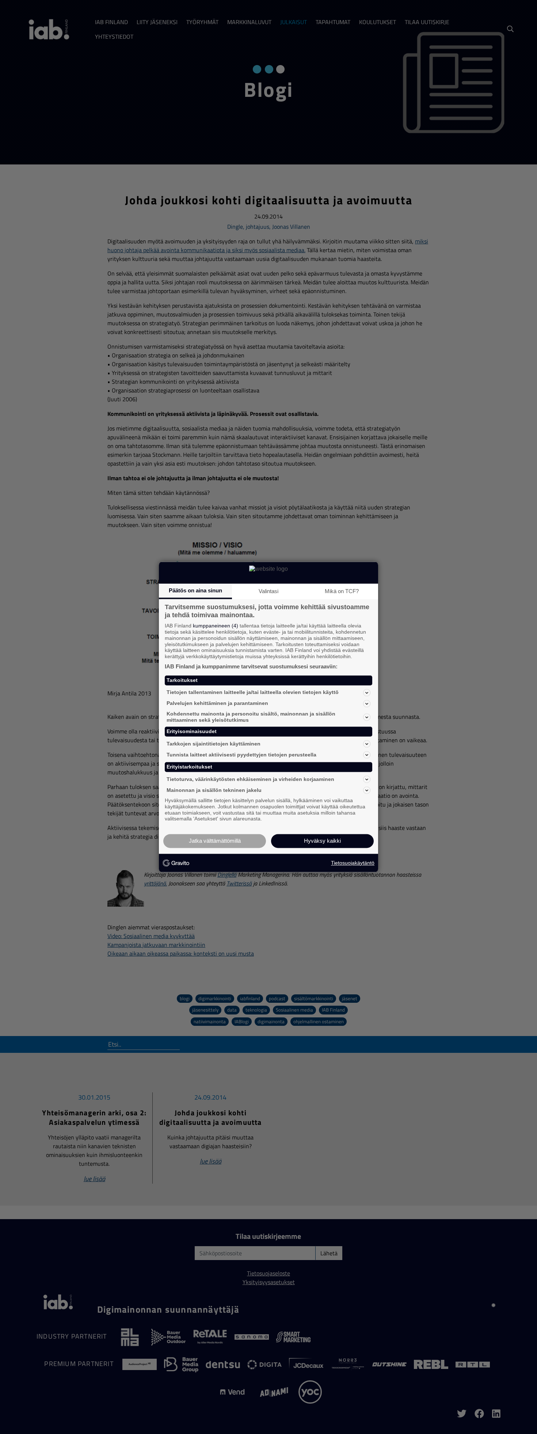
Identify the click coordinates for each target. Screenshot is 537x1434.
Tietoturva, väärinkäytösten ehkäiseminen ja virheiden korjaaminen (250, 779)
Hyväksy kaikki (322, 841)
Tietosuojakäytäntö (352, 863)
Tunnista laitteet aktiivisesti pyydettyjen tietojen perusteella (241, 755)
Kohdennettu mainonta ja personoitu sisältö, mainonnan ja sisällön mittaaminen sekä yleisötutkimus (251, 717)
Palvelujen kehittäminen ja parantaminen (217, 703)
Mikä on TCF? (342, 591)
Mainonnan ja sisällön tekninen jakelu (214, 790)
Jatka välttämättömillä (215, 841)
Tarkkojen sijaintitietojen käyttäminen (213, 744)
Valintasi (268, 591)
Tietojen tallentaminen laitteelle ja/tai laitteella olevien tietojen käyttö (253, 692)
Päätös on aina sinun (195, 590)
